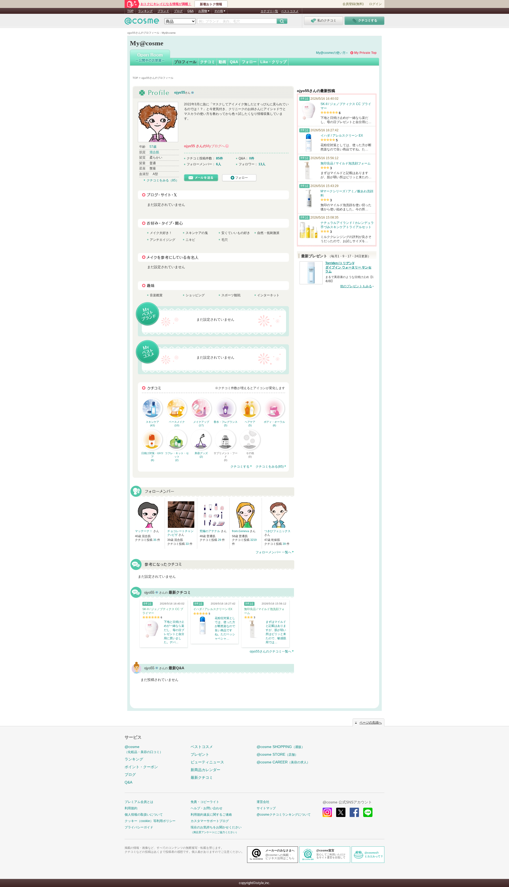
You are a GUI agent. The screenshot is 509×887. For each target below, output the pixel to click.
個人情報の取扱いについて (144, 814)
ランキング (145, 10)
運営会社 (263, 802)
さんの (206, 146)
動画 (222, 62)
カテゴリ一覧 (269, 11)
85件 (219, 158)
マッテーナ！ (144, 531)
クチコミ (207, 62)
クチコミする (239, 466)
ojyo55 (179, 92)
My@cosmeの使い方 (331, 53)
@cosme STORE (277, 754)
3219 (253, 539)
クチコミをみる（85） (163, 180)
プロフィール (185, 62)
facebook (354, 812)
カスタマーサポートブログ (210, 821)
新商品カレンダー (205, 770)
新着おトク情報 (211, 4)
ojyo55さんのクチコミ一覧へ (270, 651)
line (367, 812)
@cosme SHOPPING (281, 747)
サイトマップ (266, 808)
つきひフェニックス (277, 531)
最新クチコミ (202, 777)
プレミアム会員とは (139, 802)
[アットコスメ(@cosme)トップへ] (142, 22)
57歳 (153, 147)
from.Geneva (241, 531)
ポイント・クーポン (141, 767)
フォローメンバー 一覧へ (273, 552)
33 (188, 543)
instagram (327, 812)
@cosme (144, 749)
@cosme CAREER (283, 762)
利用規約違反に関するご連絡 (211, 814)
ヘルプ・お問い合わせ (206, 808)
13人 (261, 164)
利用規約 (131, 808)
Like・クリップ (273, 62)
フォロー (249, 62)
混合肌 (154, 152)
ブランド (163, 10)
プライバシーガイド (139, 827)
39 (285, 543)
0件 (251, 158)
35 (155, 539)
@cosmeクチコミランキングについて (284, 814)
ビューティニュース (207, 762)
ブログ (178, 10)
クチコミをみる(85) (270, 466)
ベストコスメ (290, 11)
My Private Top (365, 53)
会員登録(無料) (353, 4)
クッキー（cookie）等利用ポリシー (150, 821)
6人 (218, 164)
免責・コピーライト (205, 802)
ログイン (375, 4)
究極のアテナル (210, 531)
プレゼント (200, 754)
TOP (130, 10)
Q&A (190, 10)
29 (220, 539)
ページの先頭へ (370, 722)
